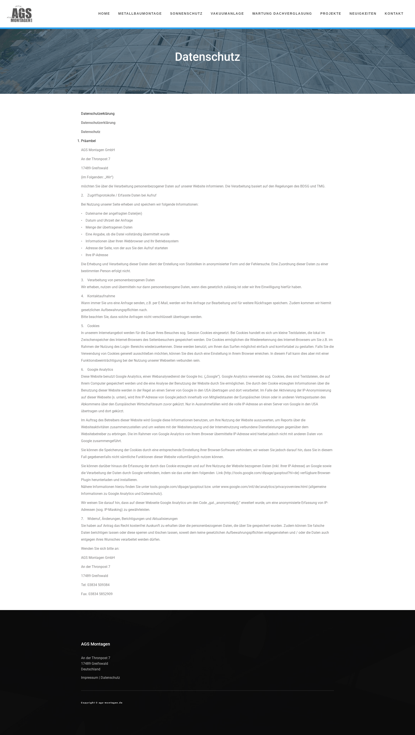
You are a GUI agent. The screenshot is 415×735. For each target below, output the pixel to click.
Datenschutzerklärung (98, 114)
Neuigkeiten (363, 13)
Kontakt (394, 13)
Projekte (330, 13)
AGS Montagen (95, 644)
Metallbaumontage (140, 13)
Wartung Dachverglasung (282, 13)
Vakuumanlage (227, 13)
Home (104, 13)
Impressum (89, 678)
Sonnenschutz (186, 13)
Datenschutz (110, 678)
